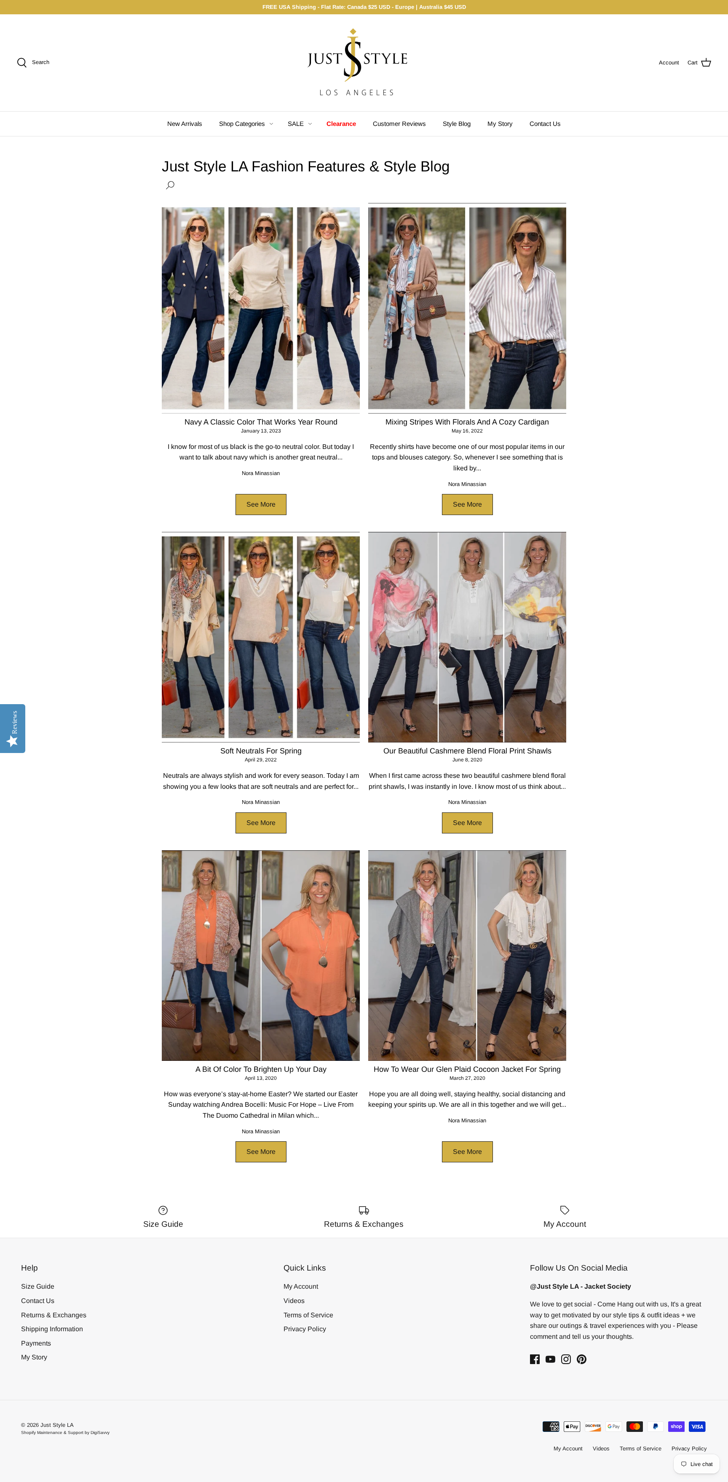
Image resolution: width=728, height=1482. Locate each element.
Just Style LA (57, 1425)
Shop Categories (242, 123)
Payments (36, 1343)
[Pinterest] (581, 1359)
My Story (500, 123)
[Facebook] (535, 1359)
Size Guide (37, 1286)
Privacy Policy (305, 1328)
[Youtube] (550, 1359)
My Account (301, 1286)
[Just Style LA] (364, 63)
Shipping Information (52, 1328)
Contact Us (545, 123)
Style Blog (457, 123)
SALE (296, 123)
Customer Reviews (399, 123)
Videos (294, 1300)
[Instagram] (566, 1359)
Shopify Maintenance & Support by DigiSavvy (65, 1432)
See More (261, 504)
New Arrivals (184, 123)
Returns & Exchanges (53, 1315)
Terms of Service (308, 1315)
